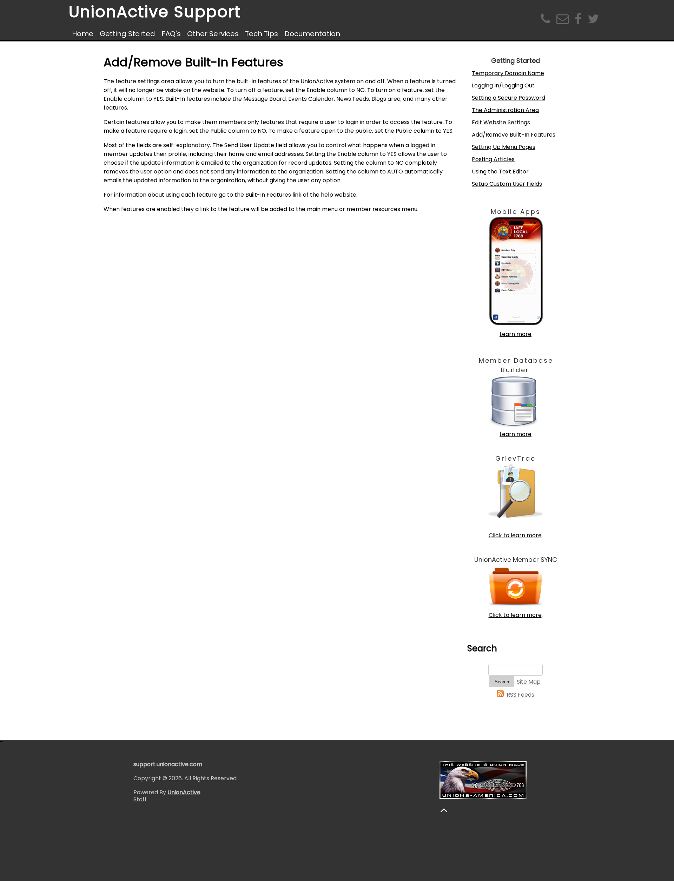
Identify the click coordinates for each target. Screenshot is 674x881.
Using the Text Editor (500, 171)
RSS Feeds (520, 695)
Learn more (515, 334)
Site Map (529, 682)
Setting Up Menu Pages (503, 147)
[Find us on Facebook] (580, 21)
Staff (140, 799)
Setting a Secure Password (508, 98)
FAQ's (171, 34)
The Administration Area (505, 110)
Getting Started (127, 34)
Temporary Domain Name (508, 73)
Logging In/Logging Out (503, 85)
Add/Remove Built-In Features (513, 135)
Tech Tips (261, 34)
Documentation (312, 34)
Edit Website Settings (501, 122)
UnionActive (183, 792)
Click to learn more (515, 535)
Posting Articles (493, 159)
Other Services (213, 34)
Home (82, 34)
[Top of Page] (444, 810)
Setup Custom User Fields (507, 184)
